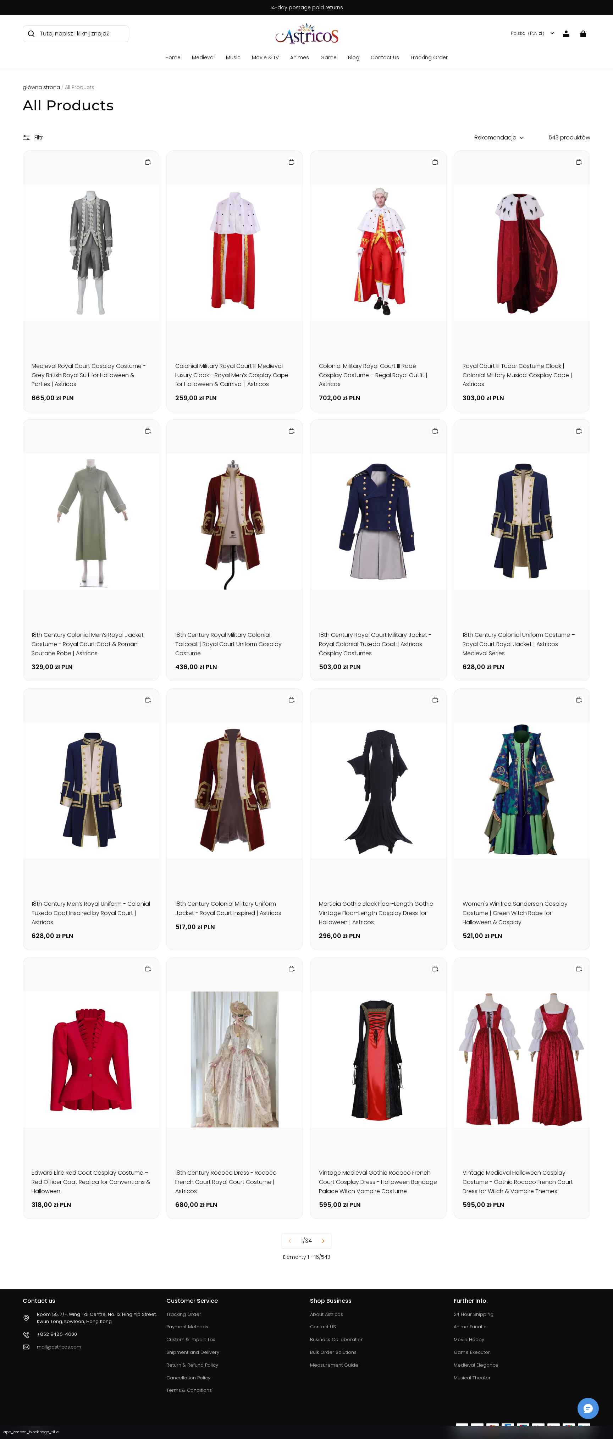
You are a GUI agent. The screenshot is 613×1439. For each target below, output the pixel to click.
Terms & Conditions (189, 1390)
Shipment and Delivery (192, 1352)
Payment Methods (187, 1326)
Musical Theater (472, 1377)
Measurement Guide (334, 1365)
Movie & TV (265, 57)
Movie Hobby (469, 1339)
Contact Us (385, 57)
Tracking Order (429, 57)
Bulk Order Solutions (333, 1352)
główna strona (41, 87)
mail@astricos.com (59, 1347)
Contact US (323, 1326)
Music (233, 57)
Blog (353, 57)
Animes (299, 57)
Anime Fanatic (470, 1326)
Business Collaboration (337, 1339)
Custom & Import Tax (190, 1339)
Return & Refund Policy (192, 1365)
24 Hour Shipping (473, 1314)
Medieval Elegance (476, 1365)
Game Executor (472, 1352)
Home (173, 57)
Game (328, 57)
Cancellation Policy (188, 1377)
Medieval (203, 57)
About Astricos (326, 1314)
